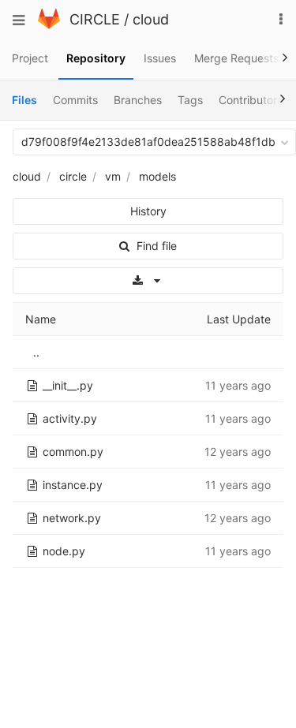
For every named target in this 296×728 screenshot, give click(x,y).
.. (36, 352)
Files (24, 99)
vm (113, 176)
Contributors (251, 99)
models (157, 176)
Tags (190, 99)
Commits (75, 99)
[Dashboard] (49, 25)
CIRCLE (94, 19)
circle (73, 176)
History (148, 211)
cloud (151, 19)
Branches (138, 99)
